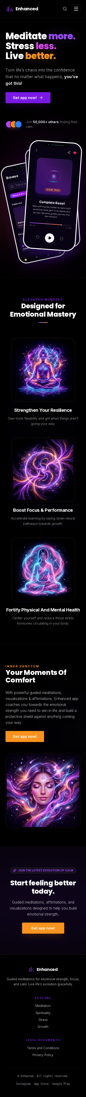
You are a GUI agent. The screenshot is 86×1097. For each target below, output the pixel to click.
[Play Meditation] (50, 238)
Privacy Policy (43, 1055)
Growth (43, 1027)
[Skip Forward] (62, 239)
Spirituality (43, 1013)
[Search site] (65, 9)
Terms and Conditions (43, 1048)
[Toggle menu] (76, 8)
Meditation (43, 1006)
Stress (43, 1020)
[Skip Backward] (38, 237)
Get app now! (25, 736)
